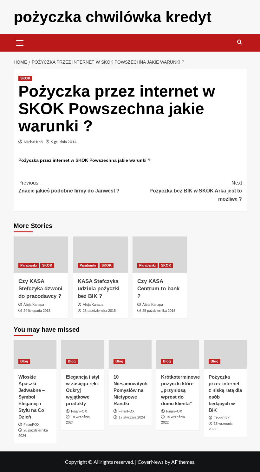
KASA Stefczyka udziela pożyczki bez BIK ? (99, 288)
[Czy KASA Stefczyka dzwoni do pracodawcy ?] (41, 254)
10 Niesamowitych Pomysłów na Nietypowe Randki (130, 390)
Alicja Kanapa (33, 304)
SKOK (25, 78)
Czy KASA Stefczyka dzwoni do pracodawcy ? (40, 288)
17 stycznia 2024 (132, 417)
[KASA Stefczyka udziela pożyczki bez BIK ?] (100, 254)
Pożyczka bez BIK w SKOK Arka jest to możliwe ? (195, 191)
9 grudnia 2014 (63, 141)
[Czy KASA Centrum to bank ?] (160, 254)
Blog (24, 361)
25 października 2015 (158, 310)
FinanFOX (31, 424)
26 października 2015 (99, 310)
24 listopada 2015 (36, 310)
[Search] (240, 42)
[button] (20, 42)
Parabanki (28, 265)
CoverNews (151, 462)
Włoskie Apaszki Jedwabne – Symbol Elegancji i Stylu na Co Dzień (31, 396)
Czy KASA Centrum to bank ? (158, 288)
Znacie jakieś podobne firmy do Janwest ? (69, 187)
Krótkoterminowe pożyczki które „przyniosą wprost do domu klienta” (180, 390)
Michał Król (33, 141)
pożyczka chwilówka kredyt (112, 17)
